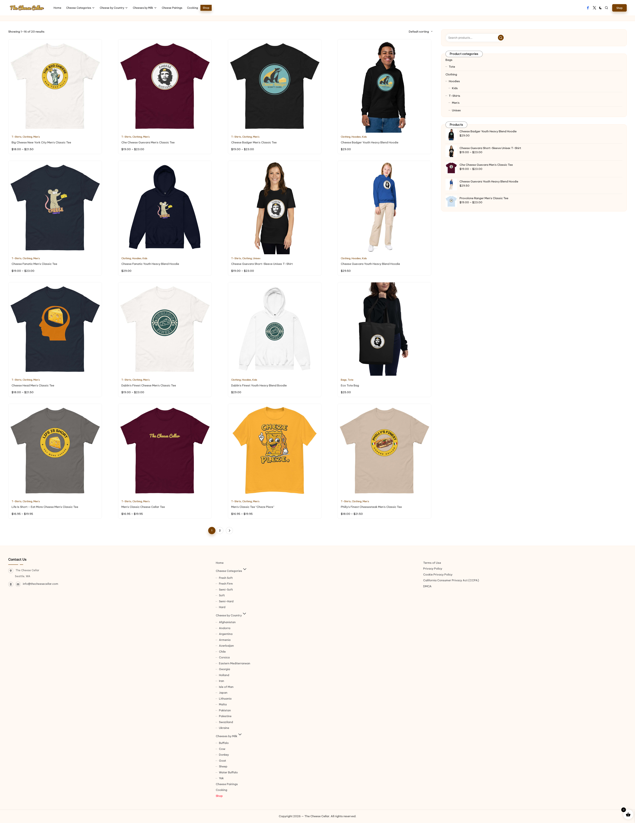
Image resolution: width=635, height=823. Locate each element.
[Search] (501, 38)
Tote (350, 379)
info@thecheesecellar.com (40, 583)
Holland (224, 675)
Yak (221, 778)
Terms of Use (432, 563)
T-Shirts (16, 136)
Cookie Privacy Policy (437, 574)
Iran (221, 681)
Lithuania (225, 698)
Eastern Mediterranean (234, 663)
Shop (219, 796)
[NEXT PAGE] (229, 530)
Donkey (224, 754)
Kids (364, 136)
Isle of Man (226, 687)
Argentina (226, 634)
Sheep (223, 766)
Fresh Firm (226, 583)
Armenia (225, 640)
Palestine (225, 716)
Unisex (256, 258)
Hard (222, 607)
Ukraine (224, 728)
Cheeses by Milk (226, 736)
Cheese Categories (229, 571)
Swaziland (226, 722)
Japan (223, 692)
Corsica (224, 657)
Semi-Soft (226, 589)
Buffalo (224, 743)
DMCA (427, 586)
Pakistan (225, 710)
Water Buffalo (228, 772)
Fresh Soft (226, 578)
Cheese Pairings (227, 784)
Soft (222, 595)
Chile (222, 651)
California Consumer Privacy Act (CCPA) (451, 580)
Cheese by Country (229, 615)
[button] (619, 8)
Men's (36, 136)
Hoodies (356, 136)
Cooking (221, 790)
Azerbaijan (226, 645)
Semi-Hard (226, 601)
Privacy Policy (432, 568)
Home (220, 563)
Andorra (224, 628)
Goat (222, 760)
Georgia (224, 669)
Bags (344, 379)
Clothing (27, 136)
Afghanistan (227, 622)
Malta (223, 704)
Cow (222, 749)
